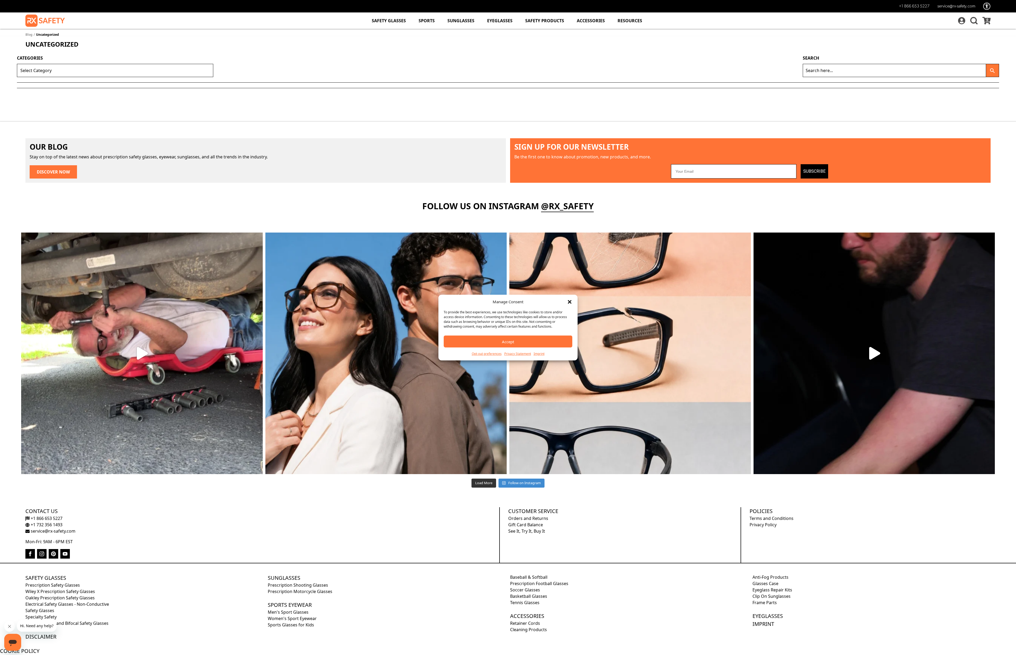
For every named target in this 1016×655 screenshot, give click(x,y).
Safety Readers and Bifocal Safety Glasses (66, 623)
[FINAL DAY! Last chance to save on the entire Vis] (386, 353)
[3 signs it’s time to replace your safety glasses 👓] (630, 353)
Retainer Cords (525, 623)
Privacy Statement (517, 353)
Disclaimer (40, 636)
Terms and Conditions (771, 518)
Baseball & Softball (528, 577)
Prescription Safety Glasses (52, 585)
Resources (630, 21)
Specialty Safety (41, 617)
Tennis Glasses (524, 602)
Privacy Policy (763, 525)
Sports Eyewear (290, 604)
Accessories (591, 21)
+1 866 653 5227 (914, 6)
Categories (30, 58)
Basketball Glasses (528, 596)
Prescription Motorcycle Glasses (300, 591)
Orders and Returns (528, 518)
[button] (569, 301)
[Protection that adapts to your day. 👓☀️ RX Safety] (142, 353)
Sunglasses (460, 21)
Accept (508, 341)
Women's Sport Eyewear (292, 618)
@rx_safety (567, 206)
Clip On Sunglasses (771, 596)
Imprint (539, 353)
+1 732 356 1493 (46, 525)
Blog (29, 34)
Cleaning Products (528, 629)
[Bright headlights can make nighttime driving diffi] (874, 353)
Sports (427, 21)
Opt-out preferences (487, 353)
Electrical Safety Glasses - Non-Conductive (67, 604)
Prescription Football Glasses (539, 583)
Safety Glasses (389, 21)
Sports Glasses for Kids (291, 625)
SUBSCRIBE (814, 171)
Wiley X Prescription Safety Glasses (60, 591)
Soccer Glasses (525, 590)
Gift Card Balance (525, 525)
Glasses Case (765, 583)
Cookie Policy (19, 650)
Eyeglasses (499, 21)
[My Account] (960, 20)
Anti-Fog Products (770, 577)
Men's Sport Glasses (288, 612)
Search (811, 58)
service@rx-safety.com (956, 6)
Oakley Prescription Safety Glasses (60, 598)
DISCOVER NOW (53, 172)
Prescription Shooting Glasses (298, 585)
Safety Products (544, 21)
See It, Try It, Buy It (526, 531)
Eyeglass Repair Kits (772, 590)
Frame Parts (764, 602)
